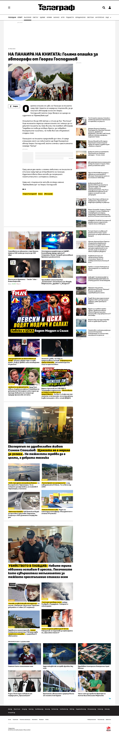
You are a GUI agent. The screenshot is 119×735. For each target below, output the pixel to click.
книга (40, 194)
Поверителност (91, 719)
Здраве (42, 17)
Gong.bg (24, 709)
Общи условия (26, 729)
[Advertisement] (40, 211)
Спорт (20, 17)
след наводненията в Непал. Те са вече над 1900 (56, 485)
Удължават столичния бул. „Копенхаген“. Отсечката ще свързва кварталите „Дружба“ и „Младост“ (56, 281)
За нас (9, 719)
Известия (108, 719)
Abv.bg (10, 709)
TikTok (46, 719)
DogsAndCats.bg (81, 709)
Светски (90, 17)
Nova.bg (47, 709)
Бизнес (56, 17)
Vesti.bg (31, 709)
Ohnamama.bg (92, 709)
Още (107, 17)
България (27, 17)
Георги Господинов (30, 194)
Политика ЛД (101, 719)
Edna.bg (107, 709)
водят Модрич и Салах (39, 331)
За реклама (15, 719)
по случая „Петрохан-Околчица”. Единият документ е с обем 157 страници (24, 605)
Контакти (34, 719)
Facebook (41, 719)
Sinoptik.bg (11, 712)
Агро (62, 17)
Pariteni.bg (54, 709)
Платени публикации (25, 719)
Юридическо (80, 17)
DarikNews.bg (39, 709)
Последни (12, 17)
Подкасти (70, 17)
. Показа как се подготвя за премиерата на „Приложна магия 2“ (57, 631)
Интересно (99, 17)
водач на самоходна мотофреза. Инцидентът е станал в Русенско (56, 511)
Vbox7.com (17, 709)
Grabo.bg (100, 709)
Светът (35, 17)
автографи (48, 194)
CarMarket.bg (64, 709)
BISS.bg (72, 709)
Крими (49, 17)
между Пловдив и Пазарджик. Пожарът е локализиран (54, 604)
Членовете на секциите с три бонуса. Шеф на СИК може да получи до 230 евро (23, 253)
